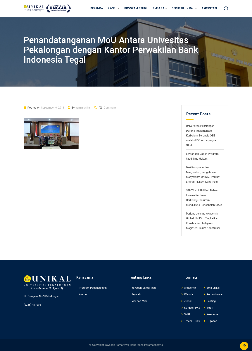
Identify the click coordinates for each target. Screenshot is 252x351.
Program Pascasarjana (93, 287)
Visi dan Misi (139, 301)
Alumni (83, 294)
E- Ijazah (212, 321)
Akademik (190, 287)
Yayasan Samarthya (144, 287)
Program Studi (135, 8)
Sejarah (136, 294)
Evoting (211, 301)
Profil (112, 8)
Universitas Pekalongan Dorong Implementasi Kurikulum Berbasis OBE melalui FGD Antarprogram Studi (202, 135)
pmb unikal (213, 287)
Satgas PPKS (192, 307)
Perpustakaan (215, 294)
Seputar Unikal (183, 8)
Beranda (96, 8)
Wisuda (188, 294)
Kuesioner (213, 314)
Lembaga (157, 8)
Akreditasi (209, 8)
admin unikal (82, 107)
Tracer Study (192, 321)
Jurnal (187, 301)
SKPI (187, 314)
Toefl (210, 307)
